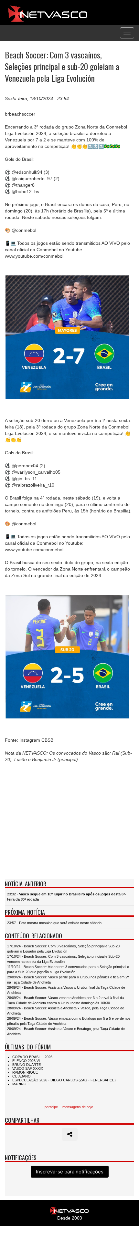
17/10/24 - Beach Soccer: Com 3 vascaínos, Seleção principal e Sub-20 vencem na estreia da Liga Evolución (63, 959)
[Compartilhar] (70, 1134)
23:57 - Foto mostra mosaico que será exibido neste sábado (54, 923)
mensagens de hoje (77, 1107)
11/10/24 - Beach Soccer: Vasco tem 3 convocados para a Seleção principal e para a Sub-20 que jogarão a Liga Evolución (68, 969)
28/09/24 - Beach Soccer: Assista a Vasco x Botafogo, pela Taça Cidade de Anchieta (66, 1031)
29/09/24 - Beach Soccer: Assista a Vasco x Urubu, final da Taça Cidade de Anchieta (66, 990)
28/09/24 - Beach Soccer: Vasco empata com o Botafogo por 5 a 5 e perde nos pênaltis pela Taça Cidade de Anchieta (69, 1021)
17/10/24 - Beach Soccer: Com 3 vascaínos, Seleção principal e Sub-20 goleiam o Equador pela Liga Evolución (63, 948)
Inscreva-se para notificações (69, 1172)
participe (51, 1107)
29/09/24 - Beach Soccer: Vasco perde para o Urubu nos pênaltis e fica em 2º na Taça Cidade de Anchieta (68, 979)
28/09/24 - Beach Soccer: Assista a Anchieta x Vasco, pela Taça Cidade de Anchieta (65, 1010)
